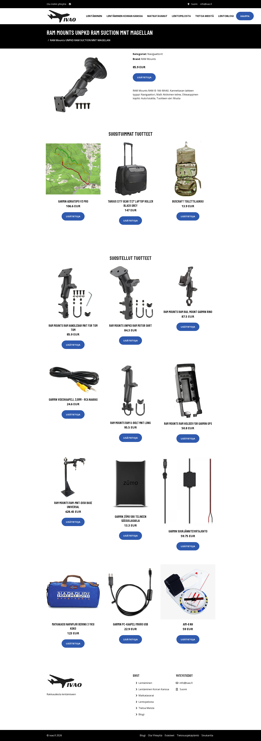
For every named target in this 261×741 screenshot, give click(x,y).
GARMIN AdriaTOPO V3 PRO (73, 201)
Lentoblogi (226, 16)
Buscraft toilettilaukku (188, 201)
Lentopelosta (181, 16)
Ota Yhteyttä (155, 735)
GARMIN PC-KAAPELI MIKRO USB (130, 624)
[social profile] (70, 4)
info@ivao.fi (206, 4)
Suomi (194, 4)
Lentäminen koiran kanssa (125, 16)
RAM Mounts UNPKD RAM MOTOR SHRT (130, 325)
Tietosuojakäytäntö (188, 735)
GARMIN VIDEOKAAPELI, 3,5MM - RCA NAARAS (73, 399)
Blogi (141, 714)
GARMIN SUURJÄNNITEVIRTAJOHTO (188, 531)
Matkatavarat (157, 16)
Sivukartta (207, 735)
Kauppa (244, 16)
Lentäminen (94, 16)
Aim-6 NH (188, 624)
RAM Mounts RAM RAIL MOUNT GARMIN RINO (188, 312)
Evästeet (169, 735)
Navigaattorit (155, 54)
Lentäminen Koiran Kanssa (154, 689)
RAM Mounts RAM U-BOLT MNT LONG (130, 423)
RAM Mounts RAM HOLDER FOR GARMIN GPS (188, 423)
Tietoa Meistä (146, 708)
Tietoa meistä (204, 16)
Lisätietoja (144, 77)
